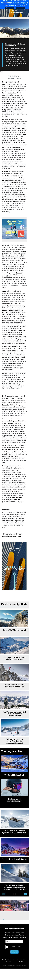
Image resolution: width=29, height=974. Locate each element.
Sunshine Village (12, 456)
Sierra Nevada (7, 320)
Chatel (16, 143)
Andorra (5, 291)
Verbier (19, 190)
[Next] (25, 894)
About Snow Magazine (7, 959)
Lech (22, 105)
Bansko (13, 346)
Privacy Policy (21, 959)
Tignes (7, 130)
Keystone (14, 421)
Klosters (16, 201)
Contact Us (8, 961)
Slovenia (14, 357)
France (4, 119)
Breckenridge (10, 423)
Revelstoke (6, 450)
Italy (3, 93)
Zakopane (11, 363)
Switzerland (12, 93)
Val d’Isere (21, 128)
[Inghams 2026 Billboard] (14, 13)
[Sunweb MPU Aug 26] (14, 229)
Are (21, 328)
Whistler (12, 468)
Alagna (14, 264)
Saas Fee (14, 182)
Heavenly (5, 405)
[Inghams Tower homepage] (14, 566)
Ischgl (4, 110)
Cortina (23, 252)
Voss (8, 337)
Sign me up (14, 952)
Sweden (17, 328)
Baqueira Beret (7, 310)
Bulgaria (7, 346)
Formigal (5, 312)
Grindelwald (20, 195)
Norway (19, 334)
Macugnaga (21, 266)
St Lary (21, 149)
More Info (20, 8)
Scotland (5, 373)
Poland (22, 357)
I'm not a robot (15, 947)
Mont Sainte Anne (16, 497)
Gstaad (23, 199)
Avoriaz (21, 141)
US (7, 398)
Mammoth (12, 403)
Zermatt (5, 180)
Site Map (21, 961)
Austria (4, 84)
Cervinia (9, 271)
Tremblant (16, 500)
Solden (7, 101)
